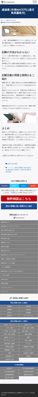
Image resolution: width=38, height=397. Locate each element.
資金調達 (28, 312)
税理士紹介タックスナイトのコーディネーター (13, 255)
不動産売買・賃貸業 (28, 346)
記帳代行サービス (5, 242)
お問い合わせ (4, 279)
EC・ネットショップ (9, 340)
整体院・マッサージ (9, 337)
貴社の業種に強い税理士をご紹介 (19, 206)
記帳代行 (17, 169)
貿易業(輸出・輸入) (9, 350)
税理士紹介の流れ (5, 238)
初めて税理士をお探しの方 (8, 230)
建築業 (21, 167)
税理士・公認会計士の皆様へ (8, 259)
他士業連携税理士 (9, 374)
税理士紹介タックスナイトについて (10, 226)
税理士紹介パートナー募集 (8, 263)
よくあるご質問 (5, 275)
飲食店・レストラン (9, 324)
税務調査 (9, 309)
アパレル (28, 343)
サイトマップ (4, 291)
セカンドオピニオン (28, 315)
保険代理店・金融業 (9, 343)
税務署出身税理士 (28, 374)
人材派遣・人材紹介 (28, 353)
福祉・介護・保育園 (9, 334)
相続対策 (28, 309)
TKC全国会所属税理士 (28, 368)
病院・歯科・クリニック (28, 331)
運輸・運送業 (28, 334)
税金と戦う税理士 (9, 377)
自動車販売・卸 (9, 356)
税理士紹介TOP (5, 222)
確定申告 (9, 315)
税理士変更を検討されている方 (9, 234)
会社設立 (9, 312)
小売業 (9, 353)
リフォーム (10, 167)
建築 (16, 167)
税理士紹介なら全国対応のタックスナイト (20, 392)
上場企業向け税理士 (28, 371)
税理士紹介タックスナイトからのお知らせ (12, 271)
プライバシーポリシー (6, 287)
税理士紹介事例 (12, 163)
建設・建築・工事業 (28, 328)
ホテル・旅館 (9, 328)
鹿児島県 (8, 172)
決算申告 (28, 306)
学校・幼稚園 (28, 340)
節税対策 (10, 169)
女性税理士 (9, 368)
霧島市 (29, 169)
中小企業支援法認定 (9, 371)
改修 (25, 167)
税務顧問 (9, 306)
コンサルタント (28, 350)
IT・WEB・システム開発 (9, 331)
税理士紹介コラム (5, 250)
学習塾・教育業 (9, 346)
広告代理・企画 (9, 359)
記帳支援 (23, 169)
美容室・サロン (28, 324)
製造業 (28, 356)
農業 (28, 337)
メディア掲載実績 (5, 267)
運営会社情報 (4, 283)
